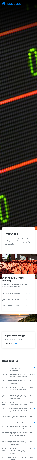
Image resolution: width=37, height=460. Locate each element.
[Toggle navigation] (33, 4)
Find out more (9, 343)
